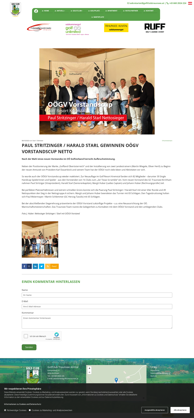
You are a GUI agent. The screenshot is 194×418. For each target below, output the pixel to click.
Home (46, 11)
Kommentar (28, 313)
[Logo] (17, 10)
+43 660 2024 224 (177, 3)
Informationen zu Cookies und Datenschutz (22, 404)
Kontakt (149, 11)
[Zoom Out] (89, 372)
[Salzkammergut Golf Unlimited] (77, 29)
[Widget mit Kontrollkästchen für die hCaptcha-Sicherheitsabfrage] (42, 336)
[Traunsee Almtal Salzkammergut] (116, 27)
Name (25, 290)
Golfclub (77, 11)
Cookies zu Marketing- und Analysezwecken (52, 410)
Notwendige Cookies (16, 410)
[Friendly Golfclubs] (39, 27)
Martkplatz (99, 17)
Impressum (154, 370)
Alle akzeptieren (180, 410)
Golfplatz (95, 11)
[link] (61, 11)
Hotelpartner (131, 11)
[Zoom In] (89, 368)
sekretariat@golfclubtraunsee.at (147, 3)
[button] (116, 380)
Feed (54, 266)
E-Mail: (25, 301)
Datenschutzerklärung (159, 373)
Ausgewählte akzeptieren (155, 410)
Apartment (112, 11)
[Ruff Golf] (155, 28)
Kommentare (167, 140)
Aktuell (60, 11)
